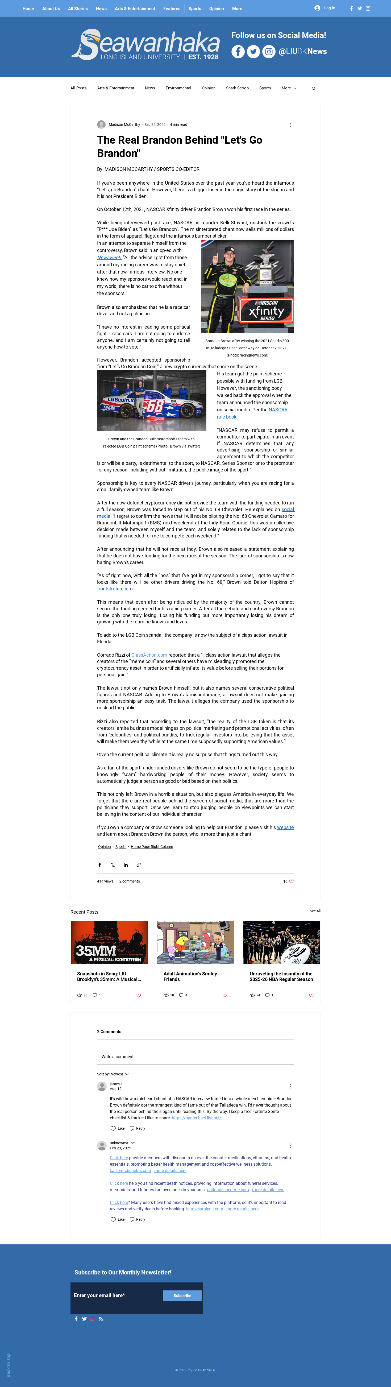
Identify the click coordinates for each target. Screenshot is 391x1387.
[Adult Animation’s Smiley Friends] (195, 942)
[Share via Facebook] (99, 864)
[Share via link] (138, 864)
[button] (313, 88)
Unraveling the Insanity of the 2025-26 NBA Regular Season (281, 976)
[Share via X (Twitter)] (112, 864)
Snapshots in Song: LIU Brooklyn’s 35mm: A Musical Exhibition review (107, 976)
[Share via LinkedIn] (125, 864)
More (286, 88)
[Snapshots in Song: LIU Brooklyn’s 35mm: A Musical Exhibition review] (109, 942)
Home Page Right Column (152, 846)
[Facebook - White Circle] (238, 51)
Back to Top (8, 1365)
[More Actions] (291, 1086)
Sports (265, 88)
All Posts (78, 88)
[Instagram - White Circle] (269, 51)
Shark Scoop (237, 88)
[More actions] (291, 124)
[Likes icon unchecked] (113, 1128)
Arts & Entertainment (115, 88)
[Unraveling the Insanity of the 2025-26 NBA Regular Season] (281, 942)
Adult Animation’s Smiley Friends (190, 976)
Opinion (208, 88)
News (150, 88)
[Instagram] (93, 1319)
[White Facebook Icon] (351, 8)
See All (315, 911)
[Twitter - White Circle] (253, 51)
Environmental (178, 88)
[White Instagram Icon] (368, 8)
